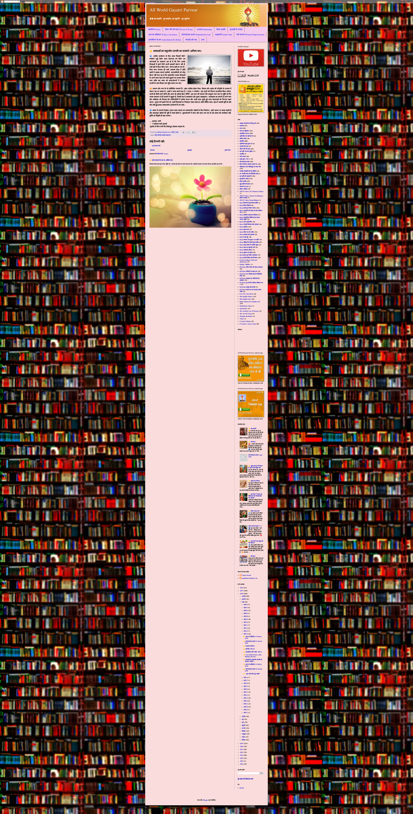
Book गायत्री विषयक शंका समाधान (249, 224)
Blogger (205, 800)
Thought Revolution (246, 316)
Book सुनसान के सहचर (246, 252)
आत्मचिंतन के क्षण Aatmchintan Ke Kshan (164, 39)
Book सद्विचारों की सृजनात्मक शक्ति (249, 242)
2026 (241, 764)
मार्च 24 (246, 701)
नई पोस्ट (152, 150)
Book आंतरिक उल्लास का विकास (248, 215)
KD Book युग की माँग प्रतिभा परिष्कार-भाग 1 (251, 283)
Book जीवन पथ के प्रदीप (247, 232)
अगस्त (244, 728)
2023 (241, 755)
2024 (241, 758)
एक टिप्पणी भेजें (156, 146)
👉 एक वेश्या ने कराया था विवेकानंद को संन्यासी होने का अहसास (255, 496)
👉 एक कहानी (252, 428)
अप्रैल (244, 716)
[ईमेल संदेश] (182, 132)
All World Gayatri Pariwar (173, 10)
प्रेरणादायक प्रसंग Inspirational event (196, 34)
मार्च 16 (246, 677)
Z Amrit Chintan (245, 321)
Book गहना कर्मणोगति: (246, 222)
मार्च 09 (246, 619)
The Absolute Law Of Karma (249, 311)
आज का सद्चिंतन (244, 131)
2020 (241, 746)
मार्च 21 (246, 692)
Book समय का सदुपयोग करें (247, 247)
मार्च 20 (246, 689)
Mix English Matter (246, 296)
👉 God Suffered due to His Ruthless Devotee (252, 656)
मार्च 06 (246, 613)
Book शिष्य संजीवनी (245, 205)
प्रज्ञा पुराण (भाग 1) (245, 159)
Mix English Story (245, 299)
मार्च (243, 602)
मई (243, 719)
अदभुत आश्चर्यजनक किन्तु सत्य (248, 123)
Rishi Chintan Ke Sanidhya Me (250, 301)
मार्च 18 (246, 683)
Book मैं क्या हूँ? (244, 237)
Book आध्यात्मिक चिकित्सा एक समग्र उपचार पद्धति (250, 218)
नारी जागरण (243, 156)
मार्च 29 (246, 710)
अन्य (202, 39)
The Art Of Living (246, 314)
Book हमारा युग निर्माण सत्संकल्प (248, 255)
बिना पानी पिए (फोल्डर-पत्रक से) (163, 135)
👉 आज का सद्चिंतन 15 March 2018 (252, 637)
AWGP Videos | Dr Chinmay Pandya (251, 191)
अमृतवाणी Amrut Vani (223, 34)
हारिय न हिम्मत (243, 189)
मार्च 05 (246, 610)
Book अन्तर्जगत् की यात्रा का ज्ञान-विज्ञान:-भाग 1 (251, 211)
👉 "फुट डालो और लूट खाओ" (251, 674)
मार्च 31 (246, 712)
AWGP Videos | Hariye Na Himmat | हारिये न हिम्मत (251, 197)
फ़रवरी (244, 599)
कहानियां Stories (154, 29)
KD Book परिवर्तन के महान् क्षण (248, 271)
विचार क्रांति (221, 29)
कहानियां (242, 141)
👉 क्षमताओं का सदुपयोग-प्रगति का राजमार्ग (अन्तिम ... (252, 660)
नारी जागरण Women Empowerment (250, 34)
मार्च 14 (246, 631)
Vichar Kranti (246, 575)
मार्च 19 (246, 686)
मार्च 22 (246, 695)
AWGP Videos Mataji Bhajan (249, 200)
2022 (241, 752)
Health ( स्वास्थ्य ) (245, 264)
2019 (241, 743)
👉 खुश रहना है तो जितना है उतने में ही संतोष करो (255, 467)
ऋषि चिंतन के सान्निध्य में (246, 136)
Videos (242, 319)
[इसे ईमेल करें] (187, 132)
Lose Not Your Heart (246, 294)
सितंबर (244, 731)
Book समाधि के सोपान (246, 250)
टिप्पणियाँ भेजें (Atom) (162, 154)
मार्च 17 (246, 680)
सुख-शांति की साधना (245, 184)
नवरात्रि (242, 154)
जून (243, 722)
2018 (241, 593)
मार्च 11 (246, 625)
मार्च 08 (246, 616)
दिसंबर (244, 740)
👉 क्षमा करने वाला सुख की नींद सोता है (255, 542)
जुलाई (243, 725)
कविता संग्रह (243, 138)
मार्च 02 (246, 604)
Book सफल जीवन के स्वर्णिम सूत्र (249, 245)
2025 (241, 761)
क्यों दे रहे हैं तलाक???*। (255, 526)
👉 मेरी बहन (251, 556)
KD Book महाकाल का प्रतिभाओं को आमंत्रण (249, 279)
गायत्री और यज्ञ (191, 39)
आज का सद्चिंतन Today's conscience (162, 34)
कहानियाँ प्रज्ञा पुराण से (246, 143)
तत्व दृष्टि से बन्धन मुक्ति (246, 151)
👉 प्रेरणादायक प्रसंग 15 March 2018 (252, 642)
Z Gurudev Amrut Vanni (248, 324)
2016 (241, 588)
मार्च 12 (246, 628)
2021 (241, 749)
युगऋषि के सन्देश (236, 29)
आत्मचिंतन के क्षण (244, 133)
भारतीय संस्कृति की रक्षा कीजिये (248, 171)
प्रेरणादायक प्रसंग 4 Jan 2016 (255, 456)
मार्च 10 (246, 622)
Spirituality (243, 308)
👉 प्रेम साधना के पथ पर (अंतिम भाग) (161, 160)
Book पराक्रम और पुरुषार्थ (247, 234)
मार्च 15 (246, 634)
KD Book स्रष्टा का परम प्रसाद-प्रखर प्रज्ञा (250, 290)
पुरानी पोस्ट (228, 150)
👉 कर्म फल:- (252, 442)
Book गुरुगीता (243, 227)
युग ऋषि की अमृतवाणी (245, 176)
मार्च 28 (246, 707)
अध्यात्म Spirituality (204, 29)
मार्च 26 (246, 704)
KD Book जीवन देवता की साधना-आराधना (251, 267)
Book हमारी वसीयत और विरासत (248, 257)
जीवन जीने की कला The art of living (179, 29)
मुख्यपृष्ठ (190, 150)
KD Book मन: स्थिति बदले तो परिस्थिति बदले (251, 275)
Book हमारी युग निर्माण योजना (248, 208)
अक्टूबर (244, 734)
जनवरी (244, 596)
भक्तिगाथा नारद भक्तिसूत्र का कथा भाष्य (250, 166)
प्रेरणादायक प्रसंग (245, 161)
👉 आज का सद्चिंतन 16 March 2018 (252, 665)
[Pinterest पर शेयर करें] (195, 132)
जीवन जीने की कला (245, 149)
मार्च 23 (246, 698)
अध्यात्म (242, 125)
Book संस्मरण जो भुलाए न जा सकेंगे (249, 239)
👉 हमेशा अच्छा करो (253, 511)
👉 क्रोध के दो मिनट (254, 481)
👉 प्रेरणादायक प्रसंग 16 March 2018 (252, 670)
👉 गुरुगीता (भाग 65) (249, 649)
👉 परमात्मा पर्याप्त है (248, 646)
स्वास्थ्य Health (244, 186)
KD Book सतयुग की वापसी (247, 287)
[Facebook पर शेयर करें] (193, 132)
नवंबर (243, 737)
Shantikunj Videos (246, 306)
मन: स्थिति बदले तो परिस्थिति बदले (249, 173)
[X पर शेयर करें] (191, 132)
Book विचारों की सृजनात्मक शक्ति (249, 203)
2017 (241, 591)
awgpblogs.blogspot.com (249, 578)
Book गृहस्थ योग (244, 229)
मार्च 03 (246, 607)
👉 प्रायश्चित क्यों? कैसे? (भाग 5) (252, 652)
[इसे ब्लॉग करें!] (189, 132)
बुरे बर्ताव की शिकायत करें (245, 779)
